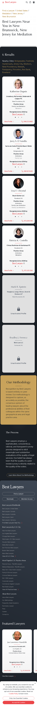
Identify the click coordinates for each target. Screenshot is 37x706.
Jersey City (18, 64)
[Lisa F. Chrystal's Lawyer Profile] (18, 186)
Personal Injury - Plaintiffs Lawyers (12, 564)
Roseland (6, 72)
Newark (21, 67)
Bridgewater (20, 61)
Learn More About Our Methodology (21, 475)
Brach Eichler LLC (18, 196)
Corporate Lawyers (7, 581)
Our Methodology (7, 600)
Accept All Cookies (18, 702)
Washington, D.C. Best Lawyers (11, 539)
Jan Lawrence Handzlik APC (17, 646)
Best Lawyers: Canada (8, 511)
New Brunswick (9, 16)
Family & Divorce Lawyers (9, 572)
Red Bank (26, 69)
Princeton (17, 69)
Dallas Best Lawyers (8, 545)
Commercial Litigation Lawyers (11, 584)
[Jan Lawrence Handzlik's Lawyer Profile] (17, 638)
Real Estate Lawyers (8, 586)
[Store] (30, 2)
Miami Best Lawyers (8, 553)
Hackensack (7, 64)
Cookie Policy (13, 694)
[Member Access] (34, 2)
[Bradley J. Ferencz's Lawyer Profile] (18, 342)
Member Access (26, 499)
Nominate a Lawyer (8, 606)
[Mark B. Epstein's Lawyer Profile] (18, 292)
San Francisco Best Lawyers (10, 547)
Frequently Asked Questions (10, 603)
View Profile (8, 121)
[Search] (27, 2)
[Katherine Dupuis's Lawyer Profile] (18, 87)
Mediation (6, 13)
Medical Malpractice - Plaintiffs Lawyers (13, 567)
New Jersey (18, 13)
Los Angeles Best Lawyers (9, 533)
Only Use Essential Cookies (18, 698)
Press (3, 608)
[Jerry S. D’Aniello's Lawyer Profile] (18, 136)
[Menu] (3, 2)
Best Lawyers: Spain (8, 517)
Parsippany (7, 69)
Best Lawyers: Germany (9, 520)
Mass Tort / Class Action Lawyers (11, 569)
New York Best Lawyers (9, 530)
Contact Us (5, 614)
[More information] (24, 114)
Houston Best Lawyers (8, 542)
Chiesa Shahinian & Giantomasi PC (18, 245)
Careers (4, 611)
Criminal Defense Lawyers (9, 575)
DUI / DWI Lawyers (7, 578)
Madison (27, 64)
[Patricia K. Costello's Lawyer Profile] (18, 236)
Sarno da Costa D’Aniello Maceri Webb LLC (18, 147)
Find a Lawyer (8, 10)
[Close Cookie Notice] (35, 683)
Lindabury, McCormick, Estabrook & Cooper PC (18, 97)
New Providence (9, 67)
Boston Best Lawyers (8, 550)
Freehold (30, 61)
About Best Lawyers (8, 597)
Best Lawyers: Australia (8, 514)
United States (22, 10)
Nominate (10, 499)
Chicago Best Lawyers (8, 536)
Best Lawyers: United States (10, 508)
